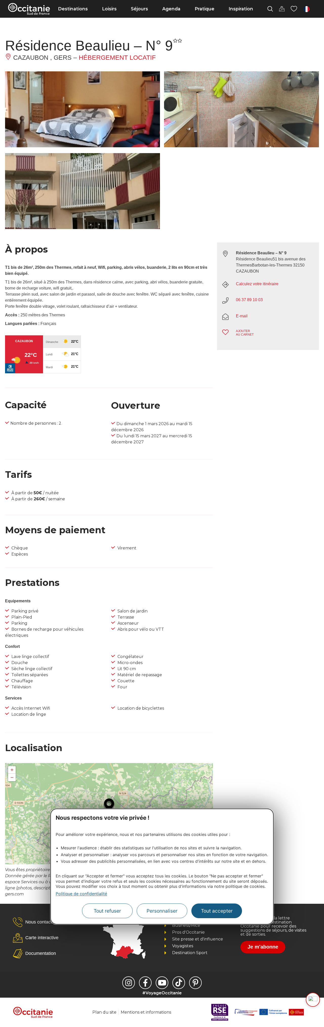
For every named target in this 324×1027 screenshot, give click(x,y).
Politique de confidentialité (81, 893)
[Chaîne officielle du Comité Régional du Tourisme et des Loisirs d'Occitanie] (162, 982)
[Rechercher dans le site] (270, 9)
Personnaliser (162, 911)
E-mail (242, 316)
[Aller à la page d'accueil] (29, 9)
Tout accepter (217, 911)
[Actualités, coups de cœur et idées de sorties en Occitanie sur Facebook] (145, 982)
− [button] (12, 777)
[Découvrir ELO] (313, 1000)
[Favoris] (294, 9)
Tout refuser (107, 911)
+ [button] (12, 770)
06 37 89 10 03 (249, 300)
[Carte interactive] (282, 9)
